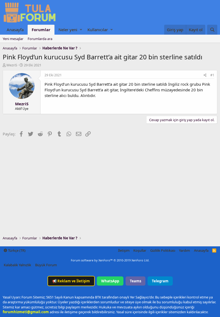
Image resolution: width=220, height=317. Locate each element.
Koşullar (139, 250)
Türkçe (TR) (16, 250)
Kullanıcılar (97, 29)
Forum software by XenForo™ (110, 260)
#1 (212, 75)
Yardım (184, 250)
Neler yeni (67, 29)
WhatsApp (110, 281)
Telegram (160, 281)
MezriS (11, 65)
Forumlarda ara (40, 38)
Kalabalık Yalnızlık (17, 264)
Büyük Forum (46, 264)
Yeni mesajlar (13, 38)
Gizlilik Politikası (162, 250)
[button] (80, 30)
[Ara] (212, 30)
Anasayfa (15, 29)
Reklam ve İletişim (71, 281)
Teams (135, 281)
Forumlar (41, 29)
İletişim (124, 250)
